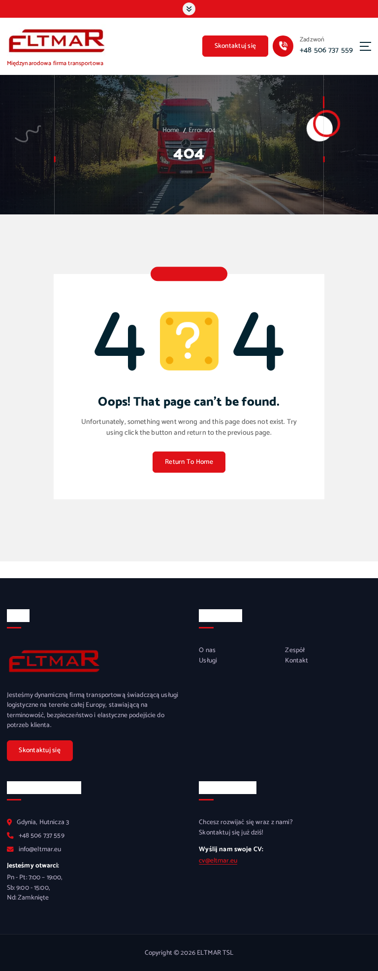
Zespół (295, 650)
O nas (207, 650)
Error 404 (202, 130)
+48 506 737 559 (326, 50)
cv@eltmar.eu (218, 860)
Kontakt (296, 660)
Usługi (208, 660)
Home (171, 130)
